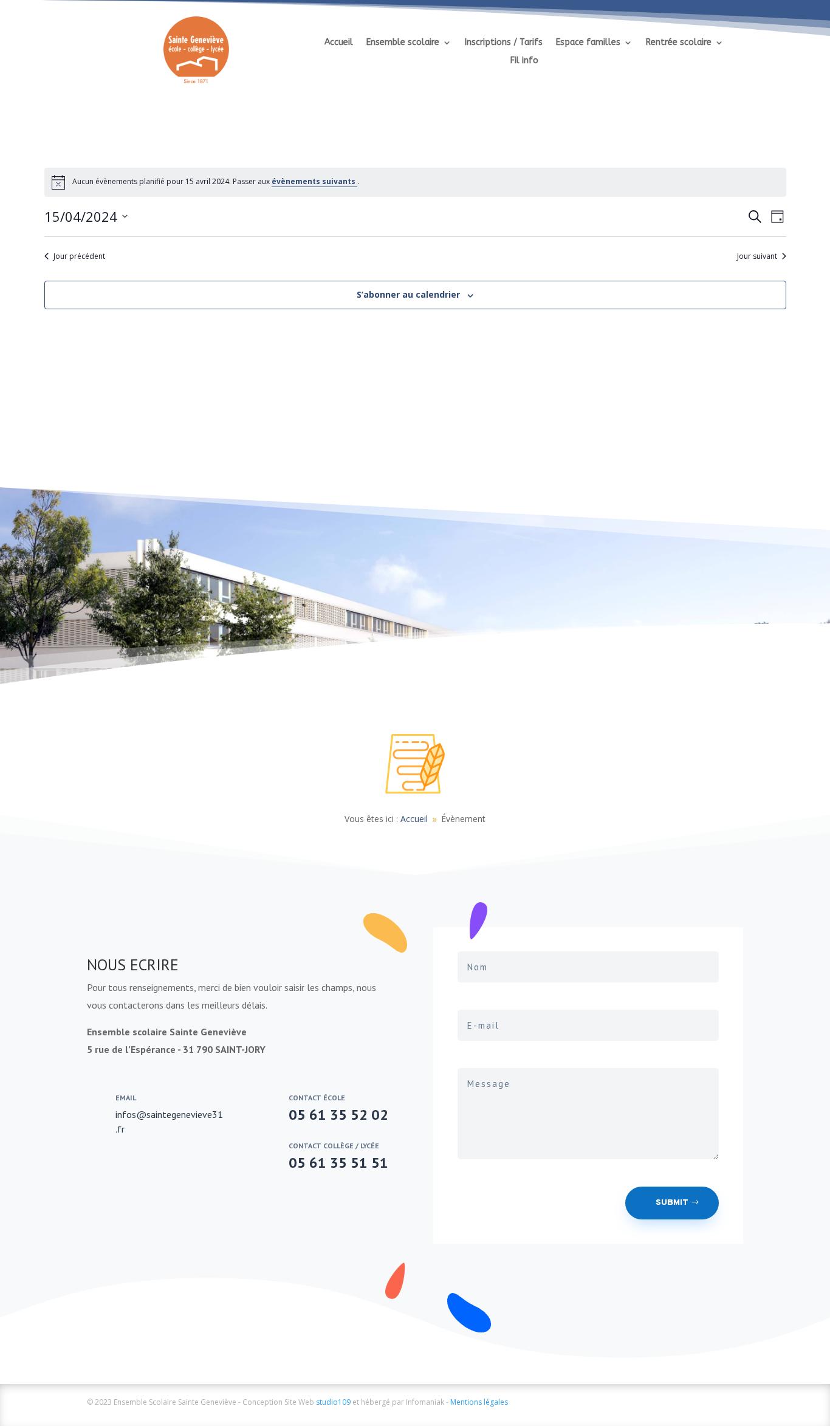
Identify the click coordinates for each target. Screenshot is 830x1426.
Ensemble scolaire (402, 42)
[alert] (415, 182)
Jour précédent (79, 256)
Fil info (524, 61)
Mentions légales (479, 1402)
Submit (672, 1203)
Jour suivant (757, 256)
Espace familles (588, 42)
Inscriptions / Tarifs (504, 42)
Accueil (338, 42)
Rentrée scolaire (679, 42)
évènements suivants (314, 181)
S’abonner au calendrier (408, 294)
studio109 (333, 1402)
